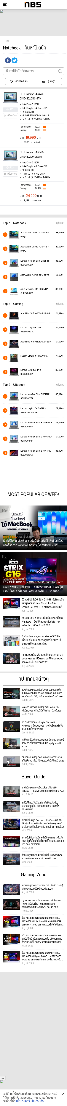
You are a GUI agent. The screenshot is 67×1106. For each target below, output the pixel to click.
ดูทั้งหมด (60, 223)
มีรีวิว (12, 109)
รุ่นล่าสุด (51, 81)
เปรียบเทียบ (12, 115)
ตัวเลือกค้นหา (21, 81)
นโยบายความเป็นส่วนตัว (30, 1101)
